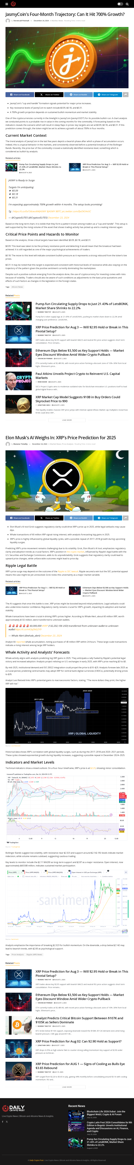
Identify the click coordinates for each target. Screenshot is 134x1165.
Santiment (14, 939)
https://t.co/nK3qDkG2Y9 (28, 629)
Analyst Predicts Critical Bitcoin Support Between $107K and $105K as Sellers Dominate (79, 1020)
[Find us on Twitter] (7, 1121)
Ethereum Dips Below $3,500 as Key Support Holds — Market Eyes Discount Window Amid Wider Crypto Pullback (80, 352)
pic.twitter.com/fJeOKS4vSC (76, 211)
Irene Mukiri (42, 382)
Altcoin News (17, 287)
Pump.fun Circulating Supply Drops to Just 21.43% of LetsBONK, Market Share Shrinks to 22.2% (40, 167)
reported (20, 641)
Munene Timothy (44, 312)
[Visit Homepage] (13, 4)
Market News (55, 444)
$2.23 (93, 768)
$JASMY (51, 211)
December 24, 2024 (41, 20)
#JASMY (42, 211)
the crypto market (75, 551)
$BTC (58, 211)
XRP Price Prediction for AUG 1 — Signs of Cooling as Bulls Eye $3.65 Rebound (80, 1066)
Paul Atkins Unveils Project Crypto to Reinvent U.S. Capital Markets (78, 375)
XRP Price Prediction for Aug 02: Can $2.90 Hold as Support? (78, 1041)
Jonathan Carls (44, 405)
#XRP (45, 625)
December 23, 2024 (58, 217)
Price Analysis (67, 444)
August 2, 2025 (89, 170)
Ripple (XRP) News (34, 954)
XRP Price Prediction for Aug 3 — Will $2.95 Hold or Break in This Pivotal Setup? (106, 165)
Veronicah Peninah (21, 20)
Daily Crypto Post (37, 1160)
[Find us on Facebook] (2, 1121)
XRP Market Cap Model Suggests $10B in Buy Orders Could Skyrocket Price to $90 (78, 399)
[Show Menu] (6, 4)
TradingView (15, 847)
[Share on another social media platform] (126, 94)
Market (55, 20)
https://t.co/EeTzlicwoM (25, 211)
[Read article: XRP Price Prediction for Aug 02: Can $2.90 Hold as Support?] (18, 1048)
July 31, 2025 (58, 1072)
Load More (67, 420)
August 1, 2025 (58, 1045)
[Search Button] (127, 4)
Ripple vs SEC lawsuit (68, 571)
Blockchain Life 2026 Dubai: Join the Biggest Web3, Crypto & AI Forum (106, 1113)
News (60, 20)
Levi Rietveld (15, 746)
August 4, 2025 (26, 172)
